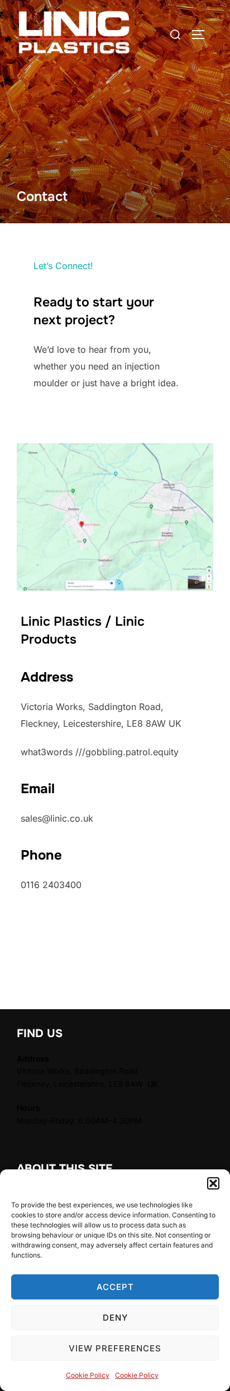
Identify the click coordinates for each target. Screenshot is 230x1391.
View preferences (115, 1348)
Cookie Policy (87, 1375)
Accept (115, 1287)
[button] (213, 1183)
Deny (115, 1317)
